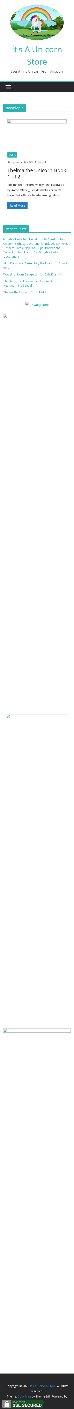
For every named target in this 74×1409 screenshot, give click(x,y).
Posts (12, 154)
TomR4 (42, 162)
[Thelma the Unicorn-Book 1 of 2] (37, 135)
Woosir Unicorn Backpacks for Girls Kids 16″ (32, 274)
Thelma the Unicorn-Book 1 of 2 (36, 173)
